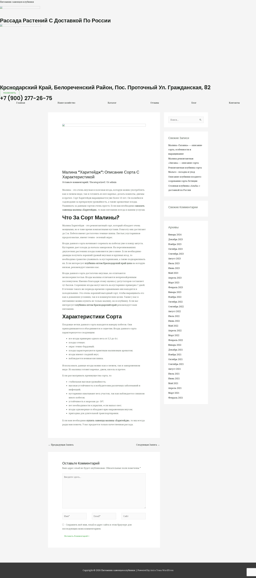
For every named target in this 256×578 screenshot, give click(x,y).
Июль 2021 (174, 373)
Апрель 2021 (175, 388)
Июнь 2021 (174, 378)
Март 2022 (173, 335)
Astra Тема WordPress (161, 570)
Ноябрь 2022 (174, 296)
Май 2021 (173, 383)
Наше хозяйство (66, 103)
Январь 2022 (174, 344)
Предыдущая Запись (61, 444)
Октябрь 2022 (175, 301)
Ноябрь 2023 (174, 244)
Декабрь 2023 (175, 239)
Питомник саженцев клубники (17, 1)
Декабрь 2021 (175, 349)
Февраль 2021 (175, 397)
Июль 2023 (174, 263)
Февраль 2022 (175, 340)
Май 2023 (173, 272)
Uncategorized (97, 182)
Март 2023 (173, 282)
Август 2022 (174, 311)
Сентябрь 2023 (176, 253)
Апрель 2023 (175, 277)
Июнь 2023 (174, 268)
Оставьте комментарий (75, 182)
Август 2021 (174, 368)
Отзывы (154, 103)
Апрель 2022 (175, 330)
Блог (193, 103)
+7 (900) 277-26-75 (26, 98)
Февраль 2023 (175, 287)
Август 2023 (174, 258)
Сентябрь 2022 (176, 306)
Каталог (112, 103)
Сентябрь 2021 (176, 364)
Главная (20, 103)
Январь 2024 (174, 234)
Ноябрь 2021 (174, 354)
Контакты (234, 103)
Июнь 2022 (174, 320)
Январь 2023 (174, 292)
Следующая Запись (148, 444)
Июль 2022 (174, 316)
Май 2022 (173, 325)
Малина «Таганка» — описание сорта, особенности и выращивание (185, 149)
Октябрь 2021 (175, 359)
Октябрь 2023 (175, 248)
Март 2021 (173, 392)
